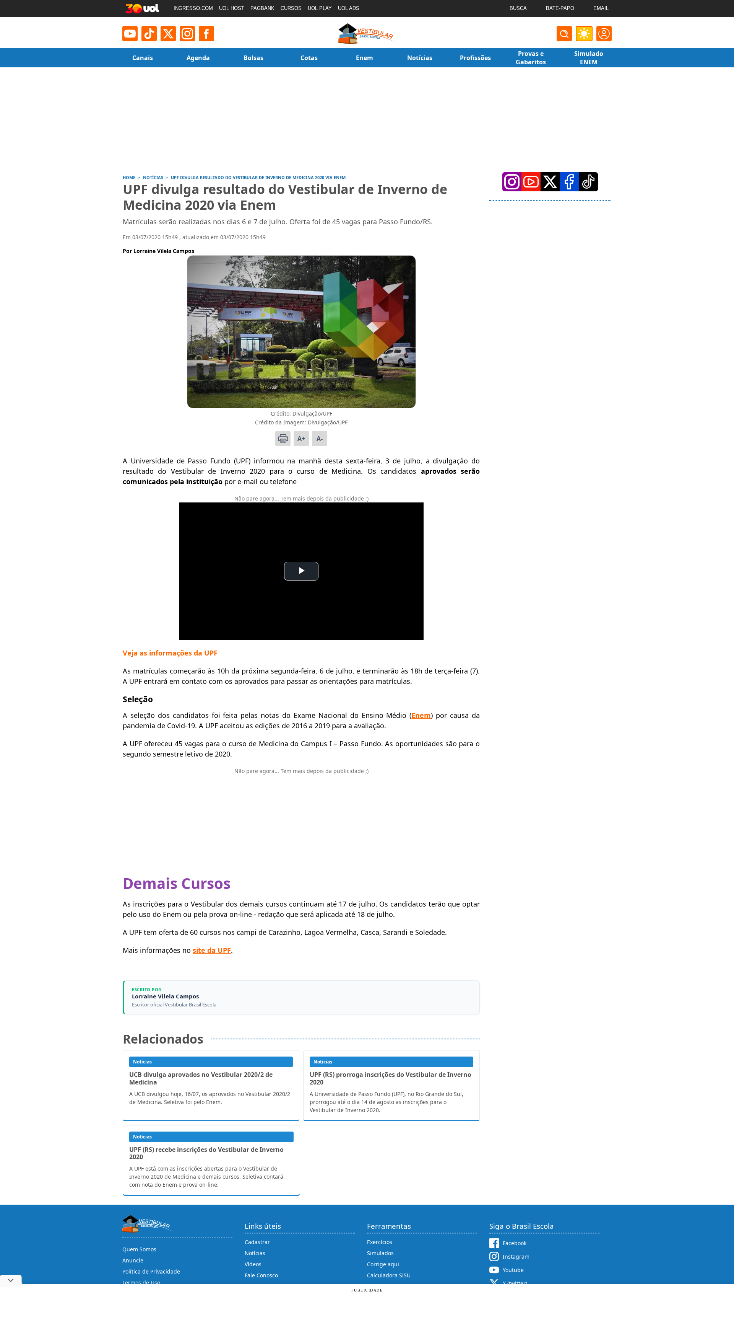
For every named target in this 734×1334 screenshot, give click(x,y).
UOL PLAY (320, 8)
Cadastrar (257, 1242)
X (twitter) (515, 1283)
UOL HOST (231, 8)
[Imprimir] (283, 438)
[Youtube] (130, 33)
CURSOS (291, 8)
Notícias (255, 1253)
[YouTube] (531, 181)
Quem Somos (139, 1249)
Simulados (380, 1253)
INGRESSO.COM (193, 8)
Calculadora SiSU (389, 1275)
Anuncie (132, 1260)
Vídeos (253, 1264)
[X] (168, 33)
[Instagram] (187, 33)
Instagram (516, 1256)
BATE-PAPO (560, 8)
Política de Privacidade (151, 1271)
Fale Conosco (261, 1275)
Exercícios (379, 1242)
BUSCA (518, 8)
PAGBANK (262, 8)
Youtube (513, 1270)
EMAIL (601, 8)
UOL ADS (348, 8)
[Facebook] (569, 181)
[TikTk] (588, 181)
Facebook (514, 1243)
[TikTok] (149, 33)
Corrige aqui (383, 1264)
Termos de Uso (141, 1282)
